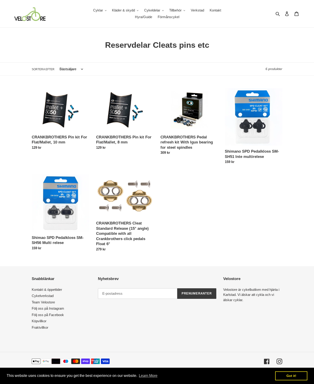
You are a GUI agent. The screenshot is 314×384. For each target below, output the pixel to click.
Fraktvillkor (40, 327)
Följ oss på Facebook (48, 315)
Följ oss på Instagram (48, 308)
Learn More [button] (148, 376)
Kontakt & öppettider (47, 290)
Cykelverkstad (43, 296)
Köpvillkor (39, 321)
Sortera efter (43, 69)
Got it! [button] (291, 376)
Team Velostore (43, 302)
